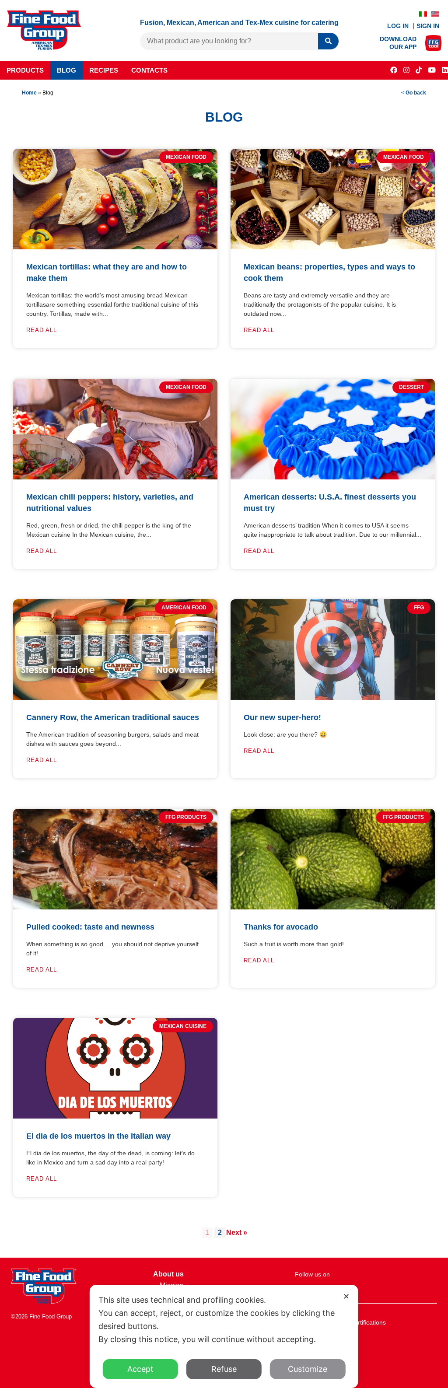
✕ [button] (346, 1296)
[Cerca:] (229, 41)
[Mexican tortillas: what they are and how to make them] (115, 247)
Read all (41, 330)
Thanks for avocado (281, 927)
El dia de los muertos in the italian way (98, 1136)
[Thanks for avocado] (333, 907)
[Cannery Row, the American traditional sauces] (115, 697)
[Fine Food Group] (44, 47)
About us (168, 1274)
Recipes (103, 70)
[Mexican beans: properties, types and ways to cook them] (333, 247)
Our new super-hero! (282, 717)
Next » (236, 1232)
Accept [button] (140, 1369)
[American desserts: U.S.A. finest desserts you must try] (333, 477)
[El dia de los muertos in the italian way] (115, 1116)
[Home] (44, 1301)
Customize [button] (307, 1369)
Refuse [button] (224, 1369)
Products (25, 70)
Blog (66, 70)
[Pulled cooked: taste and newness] (115, 907)
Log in (398, 25)
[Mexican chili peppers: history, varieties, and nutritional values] (115, 477)
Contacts (149, 70)
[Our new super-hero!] (333, 697)
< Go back (413, 92)
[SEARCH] (328, 41)
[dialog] (224, 1336)
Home (29, 92)
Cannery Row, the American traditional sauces (112, 717)
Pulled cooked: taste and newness (90, 927)
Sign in (427, 25)
